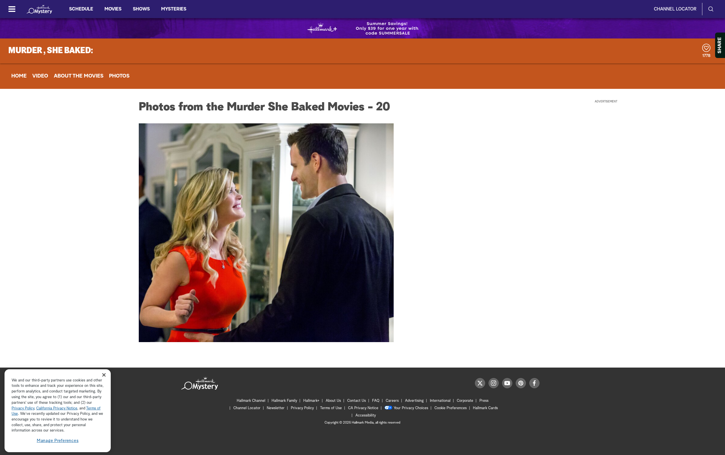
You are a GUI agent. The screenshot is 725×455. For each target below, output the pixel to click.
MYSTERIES (173, 9)
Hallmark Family (284, 401)
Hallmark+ (311, 401)
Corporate (465, 401)
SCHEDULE (81, 9)
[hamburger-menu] (11, 9)
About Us (333, 401)
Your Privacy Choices (411, 408)
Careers (392, 401)
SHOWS (141, 9)
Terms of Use (331, 408)
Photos (119, 76)
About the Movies (78, 76)
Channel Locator (675, 9)
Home (19, 76)
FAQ (375, 401)
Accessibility (365, 415)
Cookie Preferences (450, 408)
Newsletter (276, 408)
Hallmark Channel (251, 401)
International (440, 401)
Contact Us (356, 401)
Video (40, 76)
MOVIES (113, 9)
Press (484, 401)
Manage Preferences (58, 441)
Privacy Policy (302, 408)
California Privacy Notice (56, 408)
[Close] (104, 375)
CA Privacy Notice (363, 408)
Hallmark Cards (485, 408)
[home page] (39, 9)
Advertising (414, 401)
